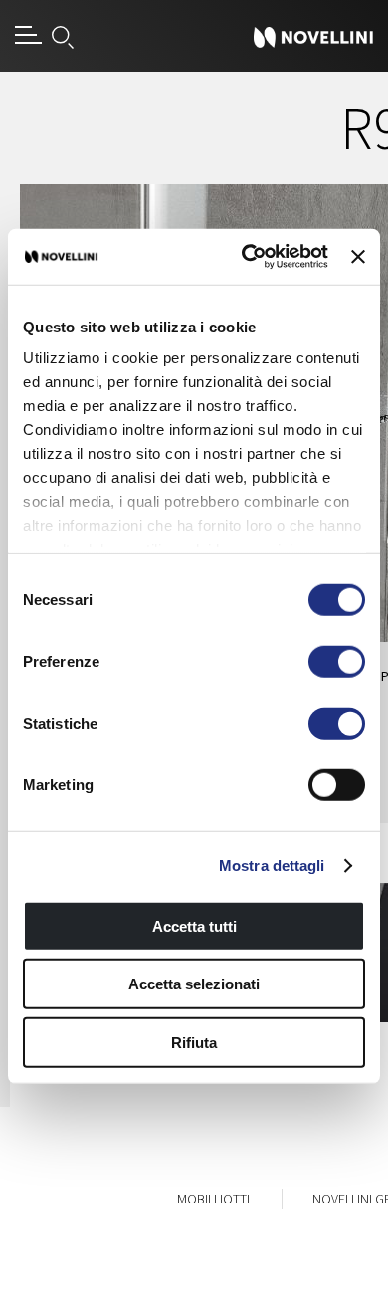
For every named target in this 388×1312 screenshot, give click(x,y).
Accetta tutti (194, 925)
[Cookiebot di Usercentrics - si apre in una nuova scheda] (246, 257)
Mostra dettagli (272, 865)
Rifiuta (194, 1041)
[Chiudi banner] (358, 257)
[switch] (336, 661)
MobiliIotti (213, 1198)
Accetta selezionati (194, 984)
